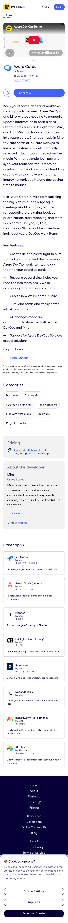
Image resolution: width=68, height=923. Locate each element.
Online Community (34, 827)
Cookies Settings (34, 891)
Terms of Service (34, 852)
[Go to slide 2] (32, 60)
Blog (34, 833)
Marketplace (18, 7)
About (34, 791)
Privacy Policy (34, 847)
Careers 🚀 (34, 802)
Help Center (19, 358)
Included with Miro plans (29, 450)
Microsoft (12, 395)
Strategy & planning (18, 404)
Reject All (34, 902)
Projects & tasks (16, 423)
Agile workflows (47, 404)
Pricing (34, 807)
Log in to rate (22, 80)
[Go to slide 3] (34, 60)
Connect (24, 93)
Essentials (44, 413)
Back (7, 15)
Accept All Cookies (34, 913)
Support (14, 514)
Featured (34, 796)
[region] (34, 889)
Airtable (23, 750)
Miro (20, 71)
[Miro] (7, 7)
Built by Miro (32, 395)
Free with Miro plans (18, 413)
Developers (34, 822)
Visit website (17, 523)
